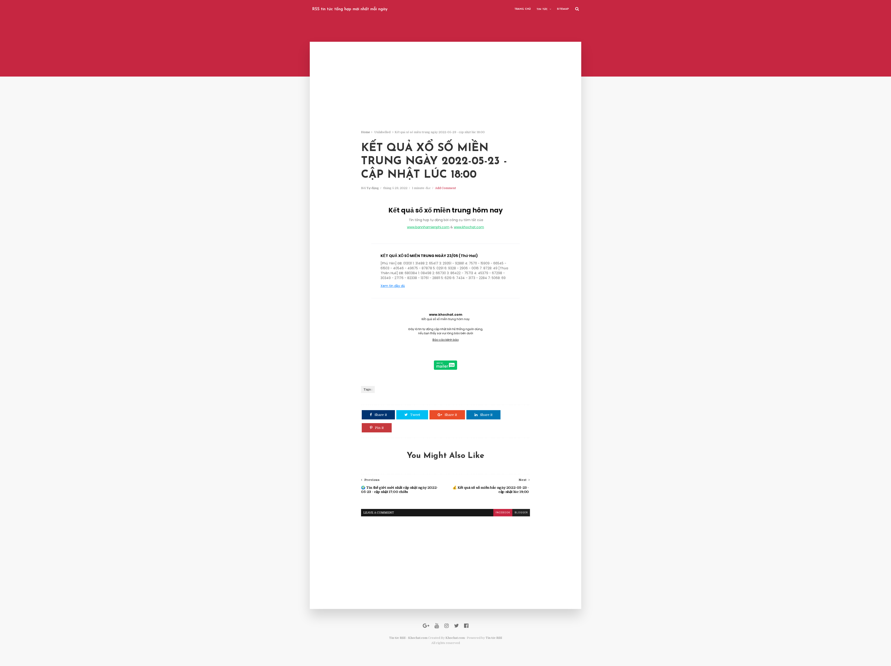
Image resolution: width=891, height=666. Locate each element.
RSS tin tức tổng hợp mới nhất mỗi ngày (349, 9)
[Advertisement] (445, 97)
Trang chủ (522, 9)
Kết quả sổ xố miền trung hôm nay (445, 210)
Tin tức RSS (494, 638)
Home (365, 132)
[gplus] (426, 626)
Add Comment (445, 188)
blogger (521, 512)
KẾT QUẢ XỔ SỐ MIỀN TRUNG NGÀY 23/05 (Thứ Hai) (429, 255)
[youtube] (437, 626)
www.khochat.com (469, 227)
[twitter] (456, 626)
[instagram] (446, 626)
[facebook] (466, 626)
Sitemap (563, 9)
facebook (503, 512)
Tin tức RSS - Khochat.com (408, 638)
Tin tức (542, 9)
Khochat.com (455, 638)
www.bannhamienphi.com (428, 227)
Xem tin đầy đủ (393, 285)
